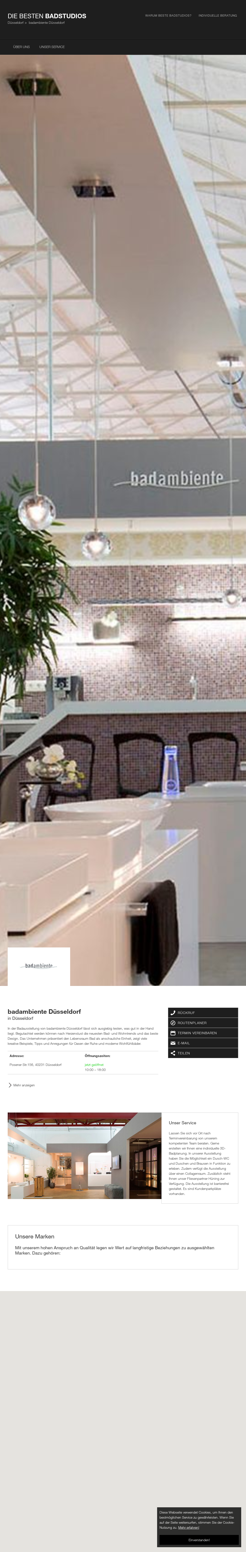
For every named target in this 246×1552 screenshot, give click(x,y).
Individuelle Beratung (218, 15)
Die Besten (47, 16)
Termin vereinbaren (197, 1033)
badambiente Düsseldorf (47, 22)
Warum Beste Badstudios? (168, 15)
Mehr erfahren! (188, 1527)
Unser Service (52, 47)
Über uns (21, 47)
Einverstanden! (199, 1540)
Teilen (184, 1053)
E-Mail (184, 1043)
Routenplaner (192, 1023)
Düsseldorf (16, 22)
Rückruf (186, 1013)
